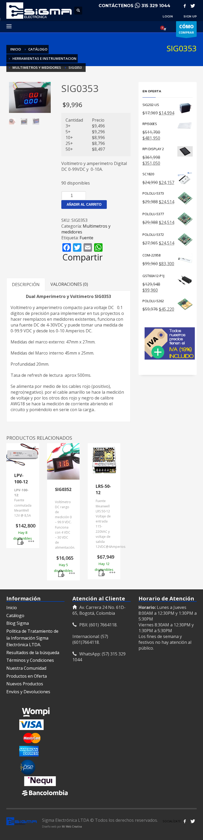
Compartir (82, 257)
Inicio (11, 608)
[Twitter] (193, 6)
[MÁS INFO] (31, 541)
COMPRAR (186, 29)
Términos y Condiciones (30, 660)
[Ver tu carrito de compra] (164, 29)
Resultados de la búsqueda (32, 652)
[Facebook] (185, 6)
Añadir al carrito (84, 204)
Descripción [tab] (26, 284)
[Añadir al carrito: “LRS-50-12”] (101, 572)
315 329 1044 (155, 5)
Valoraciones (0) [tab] (69, 284)
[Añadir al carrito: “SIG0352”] (61, 573)
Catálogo (15, 615)
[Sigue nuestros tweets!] (193, 821)
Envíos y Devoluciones (28, 692)
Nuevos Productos (24, 684)
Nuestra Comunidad (26, 668)
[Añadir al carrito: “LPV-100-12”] (20, 541)
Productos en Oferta (26, 676)
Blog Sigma (17, 623)
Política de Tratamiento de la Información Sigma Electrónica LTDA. (32, 638)
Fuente (86, 238)
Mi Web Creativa (72, 826)
